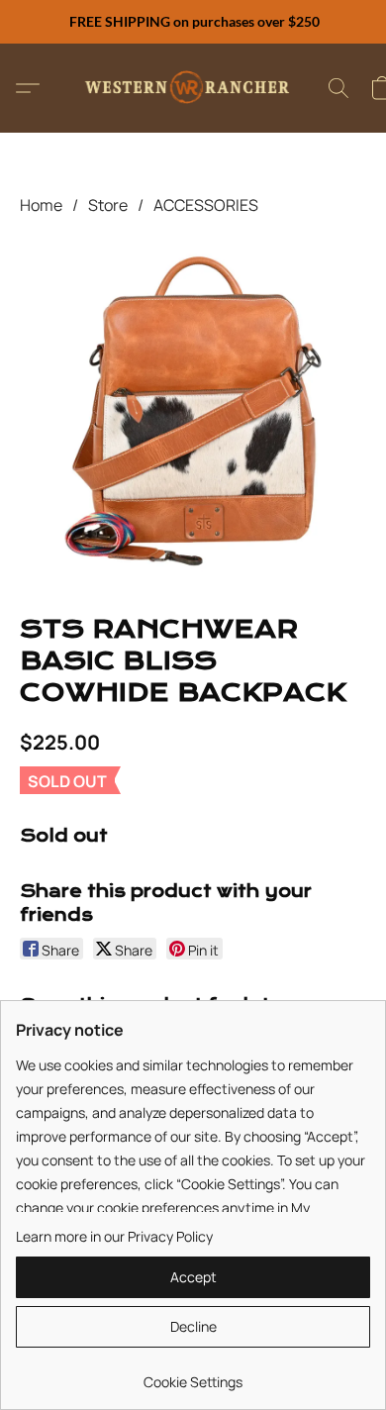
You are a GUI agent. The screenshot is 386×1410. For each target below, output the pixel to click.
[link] (193, 1375)
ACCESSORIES (205, 205)
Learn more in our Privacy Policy (114, 1236)
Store (108, 205)
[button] (193, 88)
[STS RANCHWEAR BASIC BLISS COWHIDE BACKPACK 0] (193, 411)
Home (41, 205)
